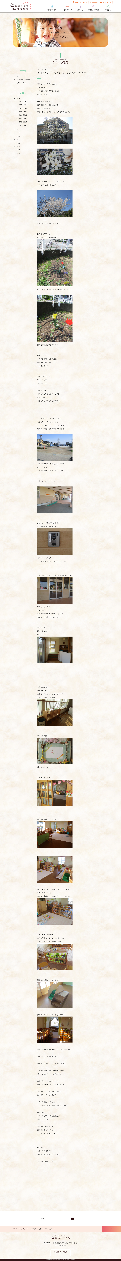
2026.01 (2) (23, 125)
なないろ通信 (21, 83)
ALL (18, 76)
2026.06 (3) (23, 108)
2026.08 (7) (23, 101)
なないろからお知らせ (23, 79)
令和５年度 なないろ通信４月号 (54, 1105)
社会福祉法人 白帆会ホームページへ (60, 1253)
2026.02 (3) (23, 122)
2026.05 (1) (23, 111)
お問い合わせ (107, 2)
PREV (42, 1218)
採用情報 (95, 2)
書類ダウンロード (81, 2)
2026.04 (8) (23, 115)
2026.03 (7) (23, 118)
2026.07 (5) (23, 105)
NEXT (102, 1218)
